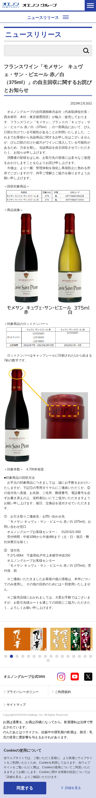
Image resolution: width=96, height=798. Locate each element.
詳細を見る (73, 788)
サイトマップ (16, 704)
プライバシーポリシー (23, 692)
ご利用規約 (63, 692)
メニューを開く (90, 5)
